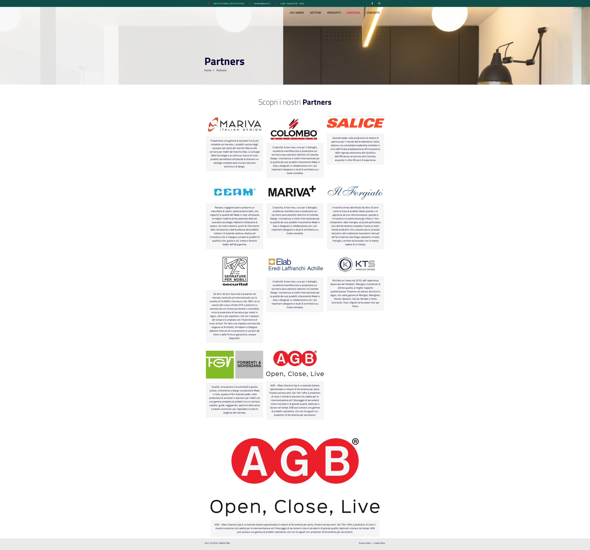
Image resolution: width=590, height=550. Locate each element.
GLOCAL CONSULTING (220, 543)
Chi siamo (297, 13)
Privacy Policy (365, 543)
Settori (315, 13)
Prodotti (334, 13)
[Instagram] (379, 3)
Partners (353, 13)
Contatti (373, 13)
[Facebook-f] (372, 3)
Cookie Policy (380, 543)
